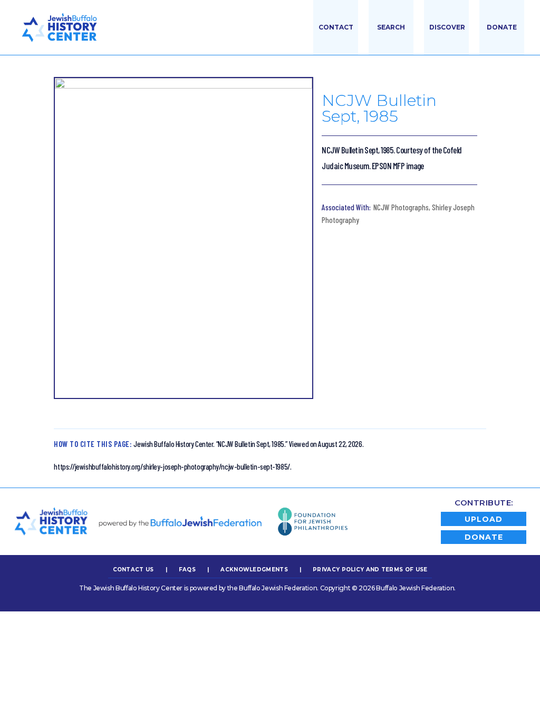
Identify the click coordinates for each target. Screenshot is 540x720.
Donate (502, 27)
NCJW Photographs (401, 207)
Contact (336, 27)
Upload (484, 519)
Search (391, 27)
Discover (447, 27)
